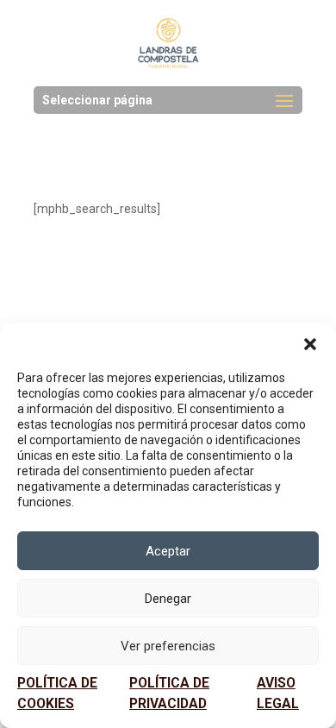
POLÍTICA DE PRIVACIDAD (169, 693)
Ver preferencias (168, 646)
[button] (310, 344)
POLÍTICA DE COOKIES (57, 693)
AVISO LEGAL (278, 693)
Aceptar (168, 551)
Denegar (168, 598)
